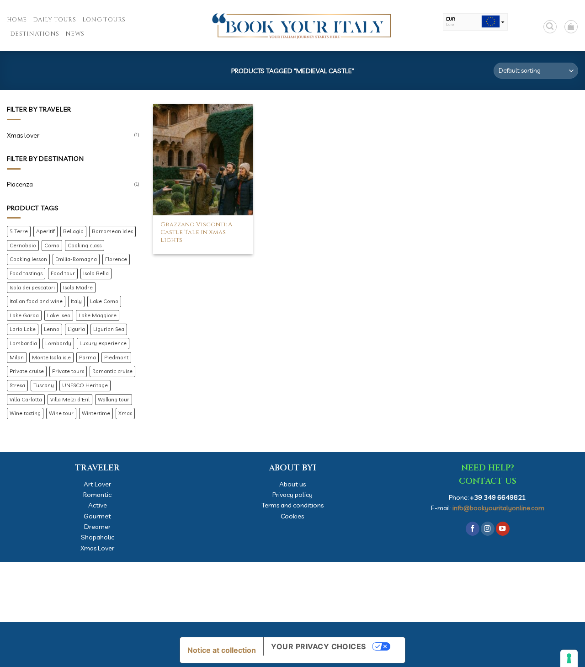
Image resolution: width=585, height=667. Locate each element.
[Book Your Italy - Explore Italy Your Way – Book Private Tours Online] (292, 25)
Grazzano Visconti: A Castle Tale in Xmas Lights (196, 232)
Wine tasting (25, 413)
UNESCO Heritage (85, 385)
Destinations (34, 34)
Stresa (17, 385)
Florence (116, 259)
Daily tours (54, 20)
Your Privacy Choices (318, 646)
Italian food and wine (36, 301)
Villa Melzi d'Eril (70, 399)
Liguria (76, 328)
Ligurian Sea (108, 328)
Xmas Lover (97, 548)
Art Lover (97, 484)
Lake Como (104, 301)
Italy (76, 301)
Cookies (292, 516)
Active (97, 505)
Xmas (125, 413)
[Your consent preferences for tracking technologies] (569, 658)
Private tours (68, 371)
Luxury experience (103, 343)
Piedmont (116, 357)
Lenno (51, 328)
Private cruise (27, 371)
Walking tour (113, 399)
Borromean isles (112, 231)
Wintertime (96, 413)
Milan (17, 357)
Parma (87, 357)
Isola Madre (78, 287)
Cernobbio (23, 245)
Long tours (104, 20)
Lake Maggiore (98, 315)
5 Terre (19, 231)
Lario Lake (23, 328)
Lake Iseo (58, 315)
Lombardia (23, 343)
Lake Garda (24, 315)
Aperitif (45, 231)
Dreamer (97, 526)
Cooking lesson (28, 259)
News (74, 34)
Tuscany (43, 385)
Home (17, 20)
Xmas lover (23, 135)
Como (51, 245)
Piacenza (20, 184)
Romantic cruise (112, 371)
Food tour (63, 273)
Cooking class (84, 245)
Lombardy (58, 343)
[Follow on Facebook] (472, 529)
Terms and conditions (292, 505)
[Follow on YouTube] (503, 529)
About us (292, 484)
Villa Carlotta (26, 399)
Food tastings (26, 273)
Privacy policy (292, 494)
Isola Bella (96, 273)
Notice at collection (221, 650)
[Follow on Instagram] (488, 529)
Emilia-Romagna (76, 259)
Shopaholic (97, 537)
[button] (550, 26)
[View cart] (571, 26)
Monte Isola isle (51, 357)
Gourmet (97, 516)
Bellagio (73, 231)
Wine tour (61, 413)
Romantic (97, 494)
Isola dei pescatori (32, 287)
